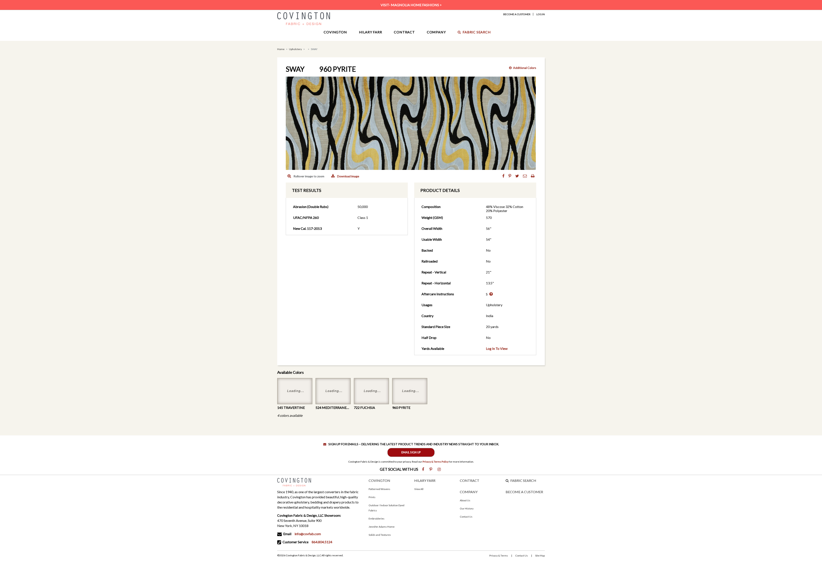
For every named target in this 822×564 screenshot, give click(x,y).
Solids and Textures (380, 534)
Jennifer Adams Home (382, 526)
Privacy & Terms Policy (435, 461)
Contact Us (466, 516)
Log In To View (497, 348)
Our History (467, 508)
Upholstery (295, 49)
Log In (540, 14)
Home (280, 49)
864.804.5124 (322, 542)
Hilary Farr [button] (370, 32)
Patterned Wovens (379, 489)
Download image (348, 176)
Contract (404, 32)
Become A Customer (516, 14)
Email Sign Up (411, 452)
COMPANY (469, 492)
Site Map (540, 555)
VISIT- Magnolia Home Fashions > (411, 5)
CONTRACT (469, 480)
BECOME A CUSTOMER (524, 492)
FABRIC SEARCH (523, 480)
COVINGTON (379, 480)
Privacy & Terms (498, 555)
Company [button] (436, 32)
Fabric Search (477, 32)
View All (418, 489)
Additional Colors (524, 68)
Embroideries (376, 518)
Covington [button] (335, 32)
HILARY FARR (424, 480)
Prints (372, 497)
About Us (465, 500)
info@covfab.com (308, 534)
